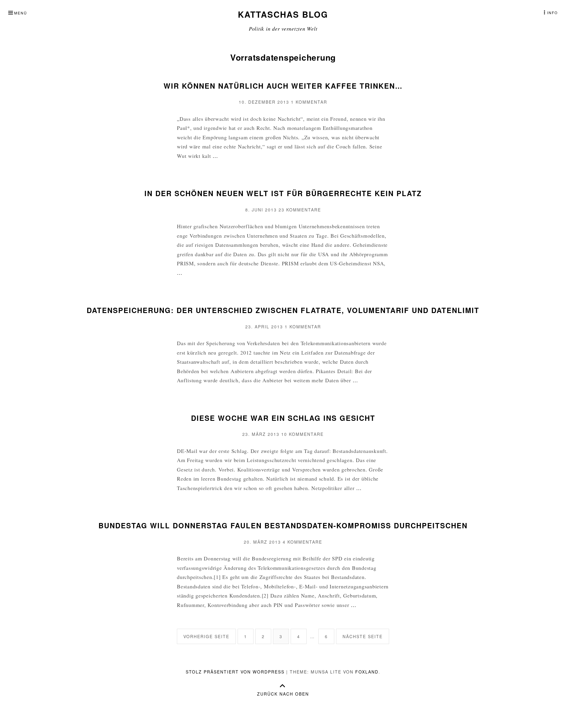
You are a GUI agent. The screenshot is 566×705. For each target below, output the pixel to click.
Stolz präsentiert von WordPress (235, 672)
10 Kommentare (302, 434)
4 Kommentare (302, 542)
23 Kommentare (300, 210)
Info (552, 12)
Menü (20, 12)
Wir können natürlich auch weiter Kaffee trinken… (283, 86)
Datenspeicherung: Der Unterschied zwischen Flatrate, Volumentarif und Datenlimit (283, 310)
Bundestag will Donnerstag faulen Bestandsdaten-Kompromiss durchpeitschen (283, 525)
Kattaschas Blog (283, 14)
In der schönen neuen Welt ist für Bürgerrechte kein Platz (283, 193)
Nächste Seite (363, 636)
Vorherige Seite (206, 636)
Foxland (367, 672)
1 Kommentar (309, 102)
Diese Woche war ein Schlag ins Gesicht (283, 418)
